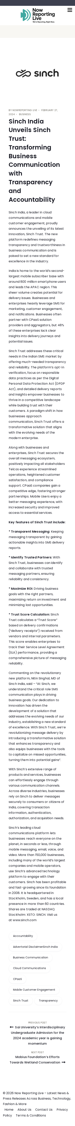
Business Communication (30, 957)
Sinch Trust (20, 1001)
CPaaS (17, 979)
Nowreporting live (24, 110)
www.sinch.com (25, 920)
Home (9, 1109)
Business (25, 114)
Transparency (48, 1001)
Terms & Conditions (31, 1115)
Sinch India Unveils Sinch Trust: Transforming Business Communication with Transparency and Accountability (34, 160)
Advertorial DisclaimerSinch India (35, 947)
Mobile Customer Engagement (34, 990)
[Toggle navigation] (70, 10)
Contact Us (44, 1109)
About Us (24, 1109)
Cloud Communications (29, 968)
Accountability (23, 936)
